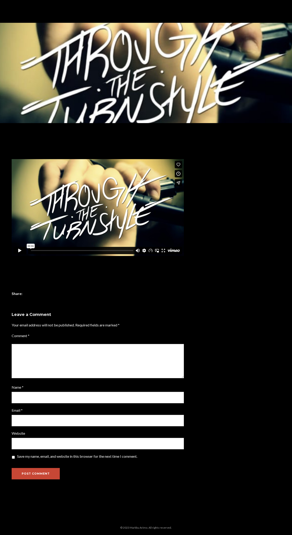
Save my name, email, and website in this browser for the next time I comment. (77, 456)
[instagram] (106, 519)
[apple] (129, 519)
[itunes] (140, 519)
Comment (20, 335)
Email (17, 410)
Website (18, 433)
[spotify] (186, 519)
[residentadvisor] (163, 519)
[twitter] (117, 519)
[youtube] (197, 522)
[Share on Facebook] (28, 294)
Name (17, 387)
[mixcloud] (152, 519)
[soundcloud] (175, 519)
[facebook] (94, 519)
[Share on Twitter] (34, 294)
